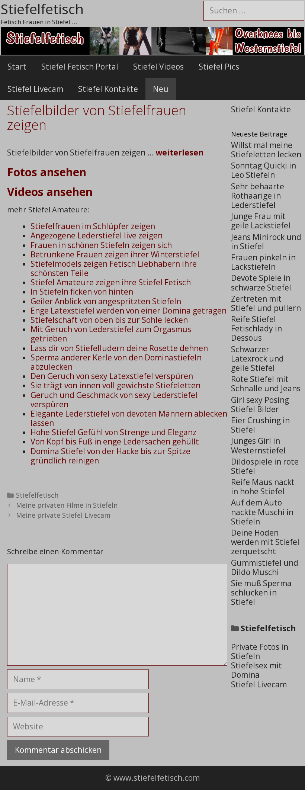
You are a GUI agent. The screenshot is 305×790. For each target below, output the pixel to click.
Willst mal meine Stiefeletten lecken (266, 150)
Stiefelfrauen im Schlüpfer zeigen (92, 226)
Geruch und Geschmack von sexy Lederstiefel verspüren (114, 400)
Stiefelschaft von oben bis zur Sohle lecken (109, 320)
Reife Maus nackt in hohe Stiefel (263, 487)
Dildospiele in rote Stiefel (265, 466)
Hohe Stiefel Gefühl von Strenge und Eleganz (113, 432)
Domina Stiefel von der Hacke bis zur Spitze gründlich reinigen (110, 456)
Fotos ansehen (46, 172)
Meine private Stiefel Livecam (63, 515)
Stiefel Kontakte (108, 89)
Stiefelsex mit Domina (256, 670)
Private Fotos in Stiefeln (259, 651)
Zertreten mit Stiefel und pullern (266, 303)
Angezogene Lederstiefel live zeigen (96, 235)
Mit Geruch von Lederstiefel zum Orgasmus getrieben (110, 334)
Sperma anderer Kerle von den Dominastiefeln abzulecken (116, 362)
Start (16, 66)
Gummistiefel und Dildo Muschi (264, 567)
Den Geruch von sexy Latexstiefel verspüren (111, 376)
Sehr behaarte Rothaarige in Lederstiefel (257, 195)
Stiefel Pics (219, 66)
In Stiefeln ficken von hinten (81, 291)
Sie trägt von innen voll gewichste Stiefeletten (115, 385)
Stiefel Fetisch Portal (79, 66)
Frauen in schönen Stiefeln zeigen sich (101, 245)
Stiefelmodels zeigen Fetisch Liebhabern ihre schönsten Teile (113, 268)
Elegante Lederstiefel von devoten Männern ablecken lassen (128, 418)
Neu (160, 89)
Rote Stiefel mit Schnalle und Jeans (266, 384)
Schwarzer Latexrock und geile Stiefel (257, 358)
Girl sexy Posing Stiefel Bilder (260, 404)
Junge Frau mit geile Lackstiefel (260, 221)
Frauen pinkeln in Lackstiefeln (263, 262)
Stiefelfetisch (37, 495)
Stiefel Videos (158, 66)
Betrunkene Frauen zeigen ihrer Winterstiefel (114, 254)
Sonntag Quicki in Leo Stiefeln (263, 170)
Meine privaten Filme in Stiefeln (67, 505)
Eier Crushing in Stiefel (260, 425)
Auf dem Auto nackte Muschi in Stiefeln (262, 511)
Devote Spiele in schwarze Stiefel (261, 282)
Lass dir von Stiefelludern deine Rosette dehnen (119, 348)
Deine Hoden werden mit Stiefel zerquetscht (265, 541)
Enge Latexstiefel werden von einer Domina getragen (128, 310)
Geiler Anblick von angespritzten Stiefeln (105, 301)
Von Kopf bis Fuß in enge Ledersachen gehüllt (114, 441)
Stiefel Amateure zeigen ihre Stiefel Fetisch (110, 282)
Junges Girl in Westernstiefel (258, 445)
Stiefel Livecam (35, 89)
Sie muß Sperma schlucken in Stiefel (261, 592)
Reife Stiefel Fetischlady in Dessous (256, 328)
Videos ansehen (50, 191)
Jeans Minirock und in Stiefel (266, 241)
